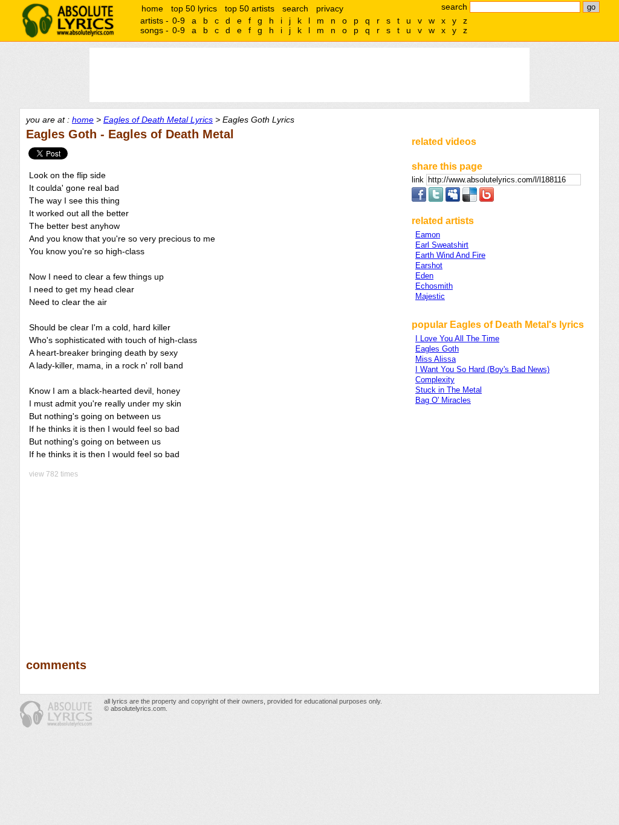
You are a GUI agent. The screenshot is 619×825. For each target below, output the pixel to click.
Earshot (428, 265)
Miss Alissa (435, 359)
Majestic (430, 296)
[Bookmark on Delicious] (469, 199)
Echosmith (434, 286)
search (295, 8)
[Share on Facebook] (419, 199)
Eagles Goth (437, 348)
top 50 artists (249, 8)
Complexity (435, 379)
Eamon (427, 234)
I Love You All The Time (457, 338)
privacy (329, 8)
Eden (424, 275)
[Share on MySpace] (453, 199)
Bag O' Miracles (443, 400)
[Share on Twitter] (436, 199)
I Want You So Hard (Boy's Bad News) (482, 369)
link (419, 179)
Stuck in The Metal (448, 389)
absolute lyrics (67, 20)
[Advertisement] (213, 559)
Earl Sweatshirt (441, 244)
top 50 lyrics (194, 8)
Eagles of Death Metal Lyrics (158, 119)
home (152, 8)
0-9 (178, 20)
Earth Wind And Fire (450, 255)
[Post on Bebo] (486, 199)
